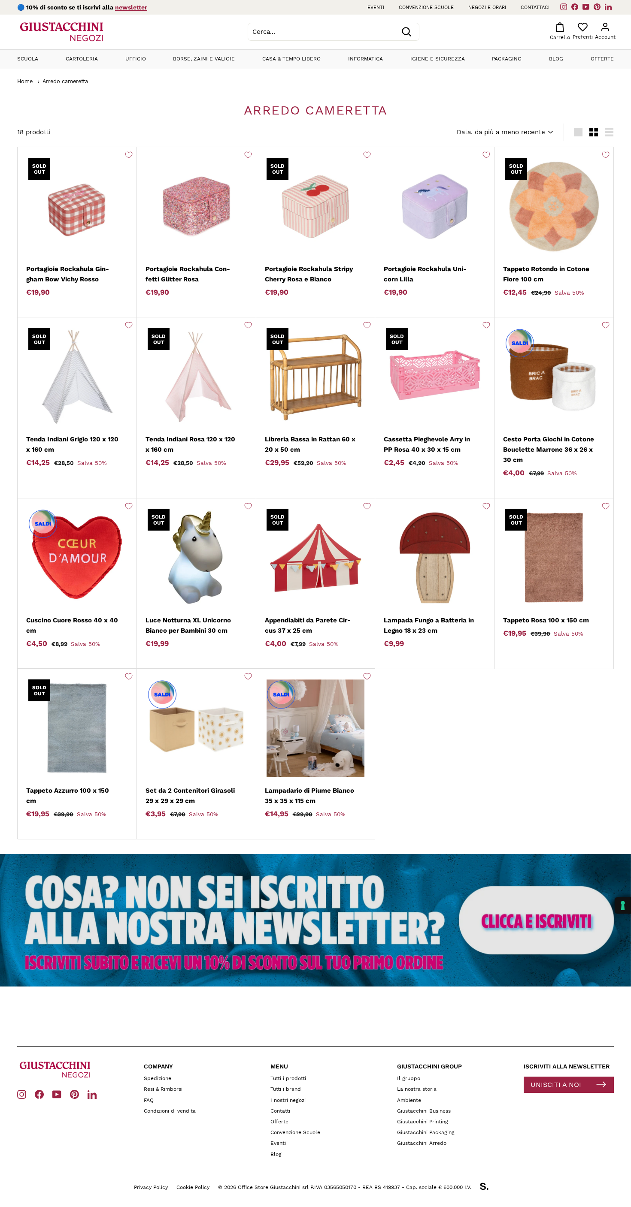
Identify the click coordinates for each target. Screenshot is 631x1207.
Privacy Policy (151, 1187)
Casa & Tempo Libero (291, 59)
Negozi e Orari (487, 7)
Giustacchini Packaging (426, 1132)
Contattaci (535, 7)
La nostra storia (417, 1089)
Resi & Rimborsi (163, 1089)
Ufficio (135, 59)
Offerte (602, 59)
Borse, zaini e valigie (204, 59)
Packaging (507, 59)
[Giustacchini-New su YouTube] (56, 1094)
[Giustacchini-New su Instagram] (21, 1094)
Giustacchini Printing (422, 1122)
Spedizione (157, 1078)
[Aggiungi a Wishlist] (128, 154)
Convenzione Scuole (295, 1132)
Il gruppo (408, 1078)
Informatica (365, 59)
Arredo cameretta (65, 81)
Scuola (27, 59)
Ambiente (409, 1100)
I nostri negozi (288, 1100)
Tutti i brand (285, 1089)
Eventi (375, 7)
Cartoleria (82, 59)
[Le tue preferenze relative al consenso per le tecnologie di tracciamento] (623, 905)
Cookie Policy (192, 1187)
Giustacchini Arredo (421, 1143)
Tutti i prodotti (288, 1078)
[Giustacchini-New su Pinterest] (74, 1094)
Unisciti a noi (556, 1084)
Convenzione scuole (426, 7)
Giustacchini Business (424, 1111)
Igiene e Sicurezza (437, 59)
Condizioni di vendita (170, 1111)
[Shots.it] (488, 1187)
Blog (556, 59)
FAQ (149, 1100)
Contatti (280, 1111)
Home (25, 81)
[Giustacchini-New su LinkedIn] (92, 1094)
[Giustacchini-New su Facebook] (39, 1094)
